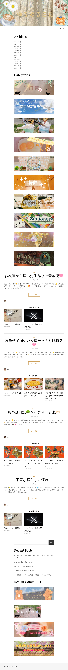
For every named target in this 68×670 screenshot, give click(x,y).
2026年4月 (17, 48)
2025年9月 (17, 61)
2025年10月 (18, 59)
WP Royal (14, 666)
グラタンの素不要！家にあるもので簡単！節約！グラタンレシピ (54, 396)
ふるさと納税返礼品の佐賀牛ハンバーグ (26, 562)
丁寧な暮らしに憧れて (34, 479)
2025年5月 (17, 66)
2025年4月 (17, 68)
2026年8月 (17, 42)
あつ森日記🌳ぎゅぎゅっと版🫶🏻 (34, 412)
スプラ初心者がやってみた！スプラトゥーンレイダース (33, 463)
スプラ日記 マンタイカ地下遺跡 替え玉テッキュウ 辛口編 (32, 575)
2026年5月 (17, 46)
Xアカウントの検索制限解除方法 (24, 566)
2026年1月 (17, 55)
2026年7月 (17, 44)
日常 (34, 272)
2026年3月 (17, 50)
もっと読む (34, 294)
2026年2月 (17, 53)
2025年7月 (17, 64)
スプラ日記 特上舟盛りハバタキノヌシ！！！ (28, 570)
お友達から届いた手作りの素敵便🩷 (34, 275)
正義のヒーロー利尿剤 (12, 324)
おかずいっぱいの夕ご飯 (13, 393)
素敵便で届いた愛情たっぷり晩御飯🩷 (34, 342)
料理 (34, 337)
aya (8, 301)
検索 (51, 542)
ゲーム (34, 409)
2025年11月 (18, 57)
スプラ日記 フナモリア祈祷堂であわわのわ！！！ (54, 463)
